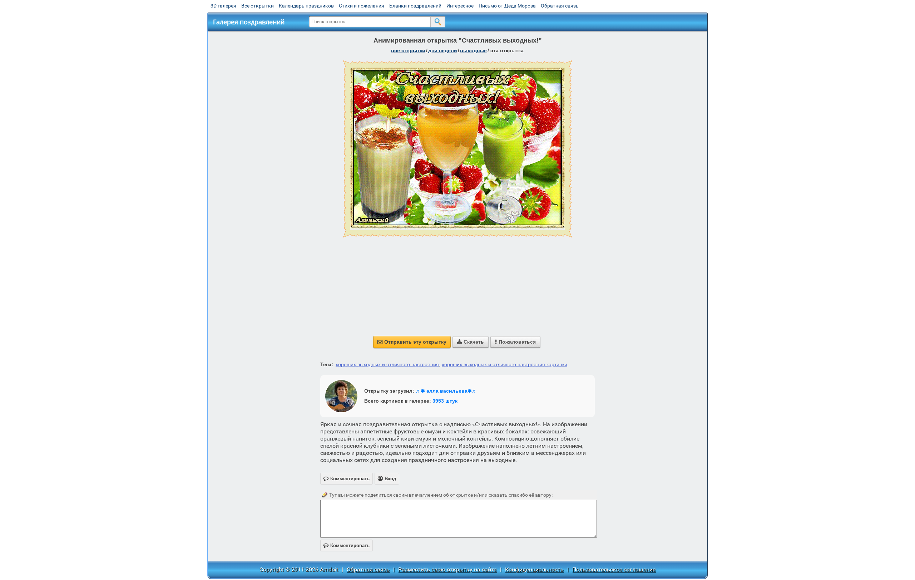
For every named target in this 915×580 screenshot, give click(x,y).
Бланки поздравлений (415, 6)
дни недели (442, 50)
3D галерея (223, 6)
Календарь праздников (306, 6)
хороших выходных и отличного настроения (387, 364)
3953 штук (445, 401)
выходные (473, 50)
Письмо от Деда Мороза (507, 6)
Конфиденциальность (534, 569)
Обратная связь (560, 6)
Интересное (460, 6)
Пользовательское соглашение (614, 569)
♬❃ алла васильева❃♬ (446, 391)
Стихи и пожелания (361, 6)
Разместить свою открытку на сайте (447, 569)
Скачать (470, 342)
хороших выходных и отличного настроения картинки (504, 364)
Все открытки (257, 6)
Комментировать (346, 545)
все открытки (408, 50)
